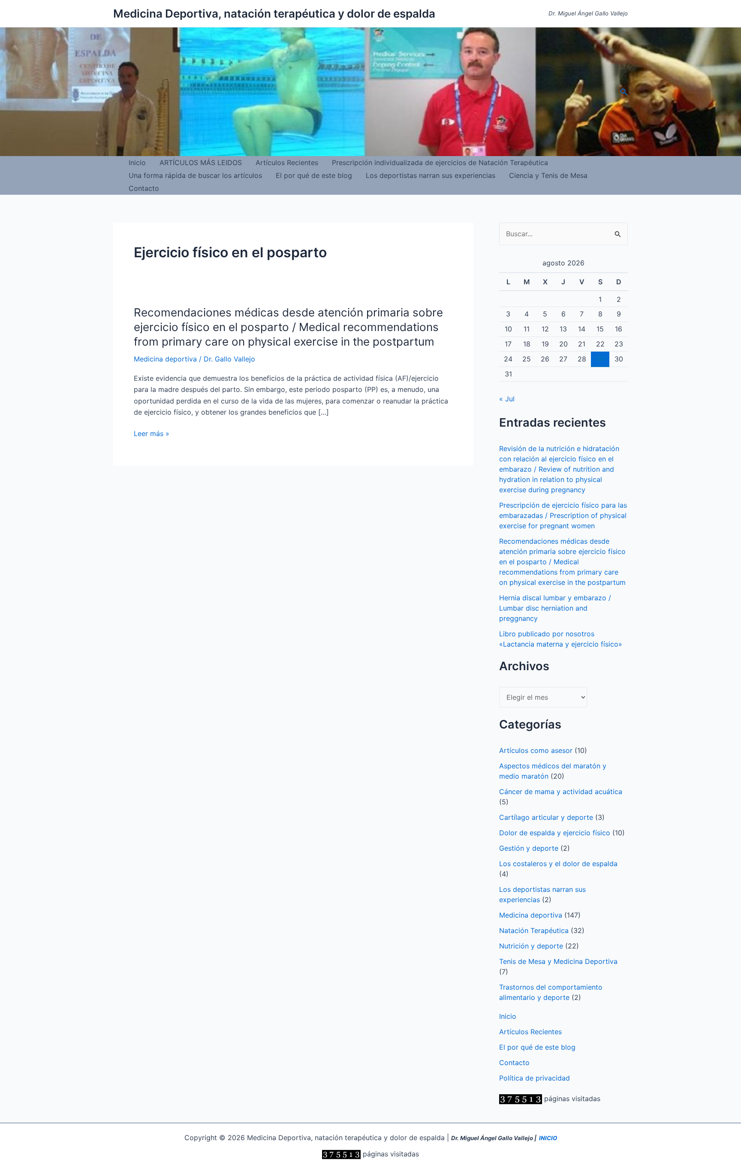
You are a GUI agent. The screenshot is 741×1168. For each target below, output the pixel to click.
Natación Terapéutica (534, 930)
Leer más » (151, 434)
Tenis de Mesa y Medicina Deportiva (558, 961)
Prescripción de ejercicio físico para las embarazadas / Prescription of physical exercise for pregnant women (563, 515)
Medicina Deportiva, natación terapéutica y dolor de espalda (274, 13)
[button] (624, 92)
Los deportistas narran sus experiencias (430, 175)
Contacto (144, 188)
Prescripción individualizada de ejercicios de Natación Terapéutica (440, 162)
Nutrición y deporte (531, 946)
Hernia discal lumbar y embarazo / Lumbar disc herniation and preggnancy (555, 608)
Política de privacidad (534, 1078)
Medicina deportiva (165, 359)
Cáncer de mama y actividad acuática (560, 791)
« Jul (507, 398)
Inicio (137, 162)
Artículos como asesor (535, 750)
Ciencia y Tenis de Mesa (548, 175)
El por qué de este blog (314, 175)
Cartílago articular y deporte (546, 817)
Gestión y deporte (528, 848)
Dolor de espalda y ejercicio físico (554, 832)
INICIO (548, 1138)
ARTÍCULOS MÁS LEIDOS (201, 162)
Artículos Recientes (287, 162)
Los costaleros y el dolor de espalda (558, 863)
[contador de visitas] (520, 1098)
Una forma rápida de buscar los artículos (195, 175)
